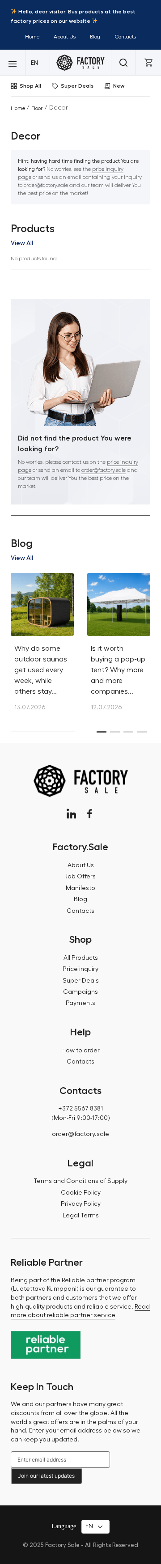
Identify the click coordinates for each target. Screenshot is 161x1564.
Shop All (30, 86)
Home (32, 36)
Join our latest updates (46, 1475)
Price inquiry (80, 969)
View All (22, 243)
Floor (37, 108)
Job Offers (80, 876)
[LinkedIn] (71, 813)
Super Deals (77, 86)
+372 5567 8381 (80, 1109)
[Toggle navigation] (12, 62)
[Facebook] (89, 813)
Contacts (125, 36)
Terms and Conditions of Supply (80, 1181)
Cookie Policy (81, 1193)
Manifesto (80, 888)
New (118, 86)
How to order (80, 1050)
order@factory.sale (46, 185)
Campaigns (80, 992)
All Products (81, 958)
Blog (95, 36)
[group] (42, 647)
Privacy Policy (81, 1204)
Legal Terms (81, 1215)
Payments (80, 1003)
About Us (65, 36)
